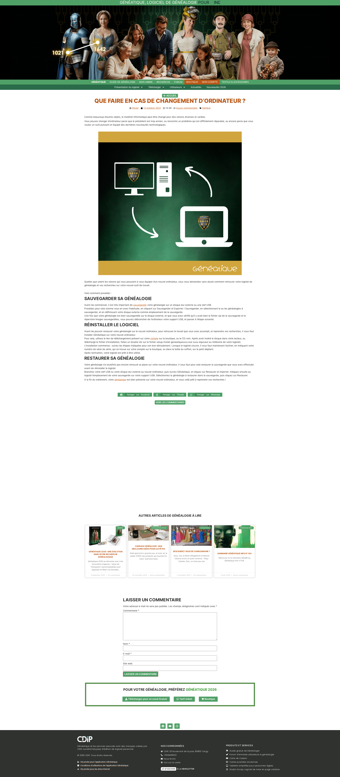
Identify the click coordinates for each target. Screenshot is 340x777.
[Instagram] (177, 726)
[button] (135, 395)
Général (206, 108)
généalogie (120, 379)
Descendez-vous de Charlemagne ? (191, 551)
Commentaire (131, 611)
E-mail (127, 654)
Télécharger (154, 87)
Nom (126, 644)
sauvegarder (140, 305)
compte (154, 338)
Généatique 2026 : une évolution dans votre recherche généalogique (105, 554)
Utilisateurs (176, 87)
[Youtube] (170, 726)
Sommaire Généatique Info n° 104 (234, 553)
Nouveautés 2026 (216, 87)
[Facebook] (163, 726)
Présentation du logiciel (126, 87)
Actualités (196, 87)
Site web (127, 663)
